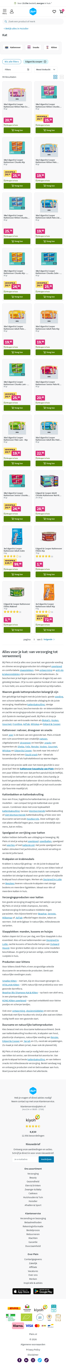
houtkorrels (33, 818)
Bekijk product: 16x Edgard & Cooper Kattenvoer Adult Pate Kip (49, 330)
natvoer (43, 738)
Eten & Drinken (33, 1185)
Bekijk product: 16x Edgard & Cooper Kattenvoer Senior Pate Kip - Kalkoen (49, 385)
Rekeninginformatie (33, 1226)
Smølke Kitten (9, 980)
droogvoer (25, 742)
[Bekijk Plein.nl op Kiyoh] (41, 1308)
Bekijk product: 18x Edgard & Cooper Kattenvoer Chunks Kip (17, 163)
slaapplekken (27, 670)
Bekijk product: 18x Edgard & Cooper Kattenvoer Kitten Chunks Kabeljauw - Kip (17, 219)
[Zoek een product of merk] (5, 21)
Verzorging (33, 1173)
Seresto (52, 913)
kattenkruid (28, 845)
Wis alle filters (12, 61)
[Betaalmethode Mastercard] (37, 1326)
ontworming (45, 670)
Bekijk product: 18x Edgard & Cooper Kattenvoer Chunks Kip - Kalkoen (17, 274)
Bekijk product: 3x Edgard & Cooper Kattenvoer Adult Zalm (17, 552)
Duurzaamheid (33, 1245)
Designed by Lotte (52, 879)
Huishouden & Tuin (33, 1197)
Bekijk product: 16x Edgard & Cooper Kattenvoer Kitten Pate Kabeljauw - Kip (49, 163)
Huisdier (24, 28)
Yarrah (27, 1041)
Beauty (33, 1177)
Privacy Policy (33, 1349)
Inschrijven (46, 1159)
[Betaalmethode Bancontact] (51, 1326)
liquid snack (31, 754)
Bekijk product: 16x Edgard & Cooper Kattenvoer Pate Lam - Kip (17, 441)
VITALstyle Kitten (10, 984)
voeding (59, 696)
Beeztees (10, 883)
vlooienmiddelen (35, 1010)
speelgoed (56, 666)
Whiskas (35, 724)
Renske (35, 746)
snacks (48, 742)
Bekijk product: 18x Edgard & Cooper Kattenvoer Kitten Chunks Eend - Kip (49, 107)
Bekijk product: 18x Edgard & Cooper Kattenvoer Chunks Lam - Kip (17, 385)
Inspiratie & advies (33, 1282)
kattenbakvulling (36, 704)
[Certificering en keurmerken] (26, 1317)
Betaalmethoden (33, 1222)
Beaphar (42, 913)
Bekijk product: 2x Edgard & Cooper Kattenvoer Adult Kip (49, 607)
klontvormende (37, 810)
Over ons (33, 1274)
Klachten (33, 1237)
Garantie (33, 1241)
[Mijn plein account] (12, 11)
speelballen (46, 841)
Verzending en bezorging (33, 1218)
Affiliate (33, 1267)
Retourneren (33, 1234)
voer (10, 734)
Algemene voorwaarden (33, 1344)
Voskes (54, 720)
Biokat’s (46, 720)
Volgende (48, 639)
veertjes (11, 845)
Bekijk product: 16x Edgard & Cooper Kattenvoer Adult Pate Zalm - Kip (49, 219)
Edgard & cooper (34, 61)
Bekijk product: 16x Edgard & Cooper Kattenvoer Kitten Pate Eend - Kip (17, 107)
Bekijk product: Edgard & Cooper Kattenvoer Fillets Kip (49, 552)
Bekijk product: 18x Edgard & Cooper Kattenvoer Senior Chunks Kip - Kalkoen (17, 496)
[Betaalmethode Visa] (29, 1326)
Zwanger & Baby (33, 1189)
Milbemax (7, 917)
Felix (27, 746)
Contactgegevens (33, 1259)
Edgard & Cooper (51, 724)
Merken (33, 1278)
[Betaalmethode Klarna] (18, 1326)
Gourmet (7, 724)
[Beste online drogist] (49, 1317)
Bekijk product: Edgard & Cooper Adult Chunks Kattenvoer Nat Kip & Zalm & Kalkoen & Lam (49, 496)
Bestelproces (33, 1230)
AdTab (26, 724)
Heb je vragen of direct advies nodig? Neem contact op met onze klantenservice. (33, 1099)
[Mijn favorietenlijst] (54, 11)
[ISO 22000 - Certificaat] (40, 1317)
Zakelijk (33, 1263)
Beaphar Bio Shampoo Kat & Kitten (20, 992)
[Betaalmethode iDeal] (44, 1326)
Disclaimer (33, 1354)
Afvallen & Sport (33, 1205)
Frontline (17, 724)
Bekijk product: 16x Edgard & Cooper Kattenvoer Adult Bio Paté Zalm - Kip (49, 441)
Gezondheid (33, 1181)
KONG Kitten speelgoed (14, 1000)
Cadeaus (33, 1193)
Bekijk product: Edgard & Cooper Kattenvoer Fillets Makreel (17, 607)
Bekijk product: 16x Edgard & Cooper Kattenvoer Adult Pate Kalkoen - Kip (17, 330)
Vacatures (33, 1271)
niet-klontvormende (15, 814)
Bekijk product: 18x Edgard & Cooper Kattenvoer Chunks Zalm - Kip (49, 274)
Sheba (21, 746)
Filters (8, 69)
